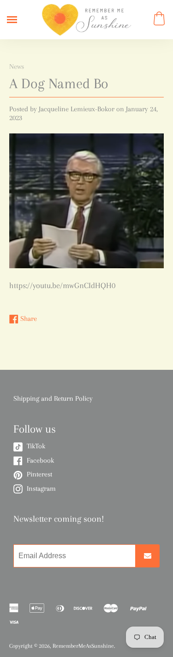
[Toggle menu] (12, 19)
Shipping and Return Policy (53, 398)
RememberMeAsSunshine (83, 646)
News (16, 66)
